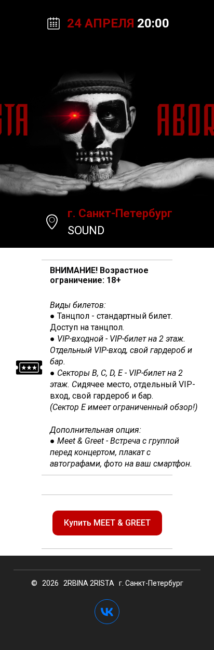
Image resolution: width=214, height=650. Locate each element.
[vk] (107, 611)
